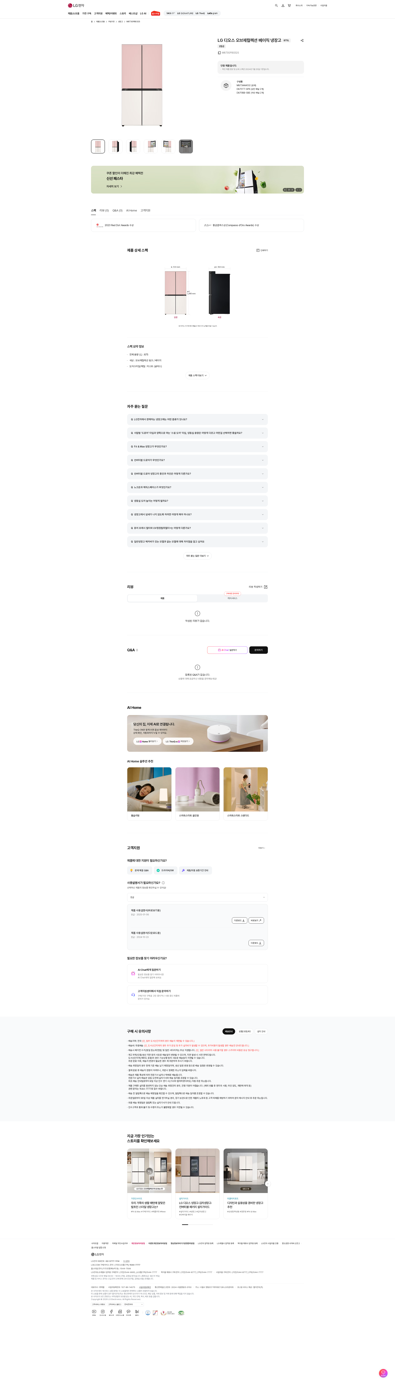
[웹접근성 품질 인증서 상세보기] (181, 1312)
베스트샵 (133, 13)
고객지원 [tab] (145, 210)
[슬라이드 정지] (284, 190)
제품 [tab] (162, 598)
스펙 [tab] (93, 210)
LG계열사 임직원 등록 (225, 1243)
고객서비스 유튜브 (98, 1304)
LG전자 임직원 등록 (205, 1243)
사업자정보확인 (145, 1287)
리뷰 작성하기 (255, 586)
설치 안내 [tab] (261, 1031)
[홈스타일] (154, 13)
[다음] (300, 190)
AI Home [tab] (131, 210)
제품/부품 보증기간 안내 (197, 870)
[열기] (163, 883)
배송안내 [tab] (229, 1031)
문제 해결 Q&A (142, 870)
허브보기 (184, 741)
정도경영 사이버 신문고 (291, 1243)
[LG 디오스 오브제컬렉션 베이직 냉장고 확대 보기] (142, 85)
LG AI (143, 13)
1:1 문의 (126, 1261)
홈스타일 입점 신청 (98, 1247)
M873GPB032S (133, 22)
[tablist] (197, 598)
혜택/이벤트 (111, 13)
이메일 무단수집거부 (120, 1243)
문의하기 (258, 650)
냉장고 (120, 22)
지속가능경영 (311, 5)
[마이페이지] (283, 5)
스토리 (123, 13)
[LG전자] (76, 5)
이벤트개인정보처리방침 (157, 1243)
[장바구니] (289, 5)
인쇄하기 (264, 250)
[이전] (297, 190)
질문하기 (229, 650)
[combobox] (197, 897)
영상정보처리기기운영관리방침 (182, 1243)
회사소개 (299, 5)
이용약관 (105, 1243)
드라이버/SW (168, 870)
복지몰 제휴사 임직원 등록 (248, 1243)
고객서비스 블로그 (114, 1304)
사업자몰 (323, 5)
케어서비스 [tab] (232, 597)
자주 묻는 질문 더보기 (196, 556)
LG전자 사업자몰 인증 (269, 1243)
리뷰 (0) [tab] (104, 210)
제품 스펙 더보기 (195, 375)
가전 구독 (86, 13)
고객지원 (98, 13)
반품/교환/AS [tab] (245, 1031)
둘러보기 (152, 741)
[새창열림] (171, 13)
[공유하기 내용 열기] (302, 40)
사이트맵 (94, 1243)
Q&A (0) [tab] (117, 210)
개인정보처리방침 (138, 1243)
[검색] (276, 5)
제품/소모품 (73, 13)
